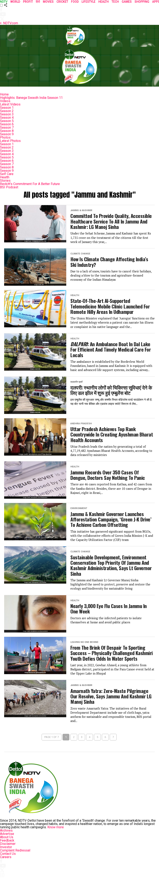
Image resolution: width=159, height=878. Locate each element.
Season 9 (7, 134)
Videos (5, 101)
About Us (6, 837)
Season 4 (7, 118)
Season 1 (7, 108)
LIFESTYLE (88, 1)
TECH (115, 1)
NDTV (3, 1)
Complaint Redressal (15, 850)
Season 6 (7, 124)
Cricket (62, 1)
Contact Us (8, 854)
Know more (55, 827)
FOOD (75, 1)
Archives (6, 830)
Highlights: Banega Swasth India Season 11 (31, 98)
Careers (5, 857)
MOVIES (48, 1)
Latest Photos (10, 141)
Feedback (7, 840)
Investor (6, 847)
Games (127, 1)
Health (4, 177)
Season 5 (7, 121)
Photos (5, 137)
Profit (28, 1)
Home (4, 94)
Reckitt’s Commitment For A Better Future (30, 184)
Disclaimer (8, 844)
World (15, 1)
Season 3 (7, 114)
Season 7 (7, 127)
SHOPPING (142, 1)
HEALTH (103, 1)
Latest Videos (10, 104)
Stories (5, 181)
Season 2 (7, 111)
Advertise (7, 834)
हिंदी (38, 1)
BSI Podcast (9, 187)
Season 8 (7, 131)
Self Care (6, 174)
